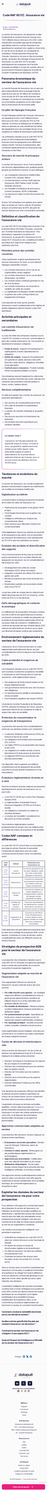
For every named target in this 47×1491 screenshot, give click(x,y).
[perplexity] (28, 1391)
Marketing (24, 1412)
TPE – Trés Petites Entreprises (24, 1427)
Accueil (5, 27)
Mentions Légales (24, 1465)
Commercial (24, 1409)
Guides (24, 1447)
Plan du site (24, 1456)
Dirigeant (24, 1406)
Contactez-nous (24, 1453)
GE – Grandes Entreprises (24, 1433)
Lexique (24, 1445)
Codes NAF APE (12, 27)
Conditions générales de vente (24, 1471)
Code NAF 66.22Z (5, 905)
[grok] (25, 1391)
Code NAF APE (24, 1450)
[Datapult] (23, 4)
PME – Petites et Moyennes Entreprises (24, 1430)
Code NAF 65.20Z (5, 882)
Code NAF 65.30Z (5, 894)
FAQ (24, 1442)
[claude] (22, 1391)
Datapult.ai (38, 1107)
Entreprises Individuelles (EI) (24, 1424)
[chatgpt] (18, 1391)
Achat (24, 1415)
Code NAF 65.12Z (5, 872)
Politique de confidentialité (24, 1474)
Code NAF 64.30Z (5, 918)
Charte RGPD (24, 1468)
